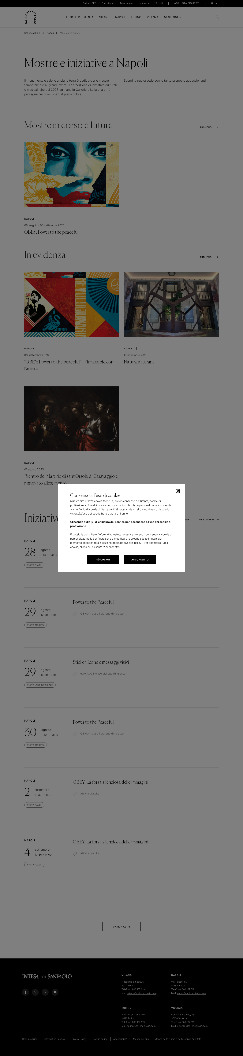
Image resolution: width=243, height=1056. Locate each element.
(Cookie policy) (133, 542)
